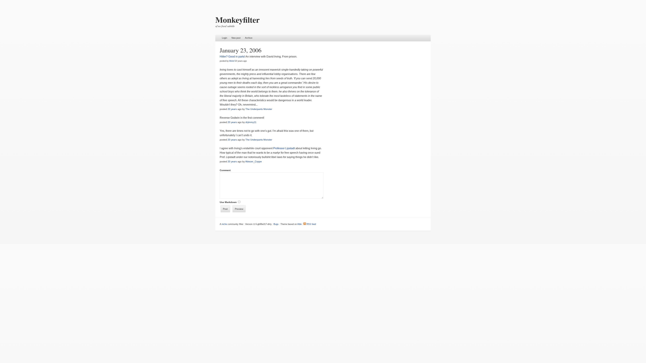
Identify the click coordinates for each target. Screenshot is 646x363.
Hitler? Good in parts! (232, 56)
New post (236, 38)
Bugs (276, 224)
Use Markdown (228, 202)
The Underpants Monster (258, 109)
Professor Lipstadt (284, 148)
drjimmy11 (250, 122)
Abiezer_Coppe (253, 161)
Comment (225, 170)
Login (224, 38)
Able (299, 224)
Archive (248, 38)
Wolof (231, 61)
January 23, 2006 (240, 50)
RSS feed (311, 224)
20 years (232, 109)
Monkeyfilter (237, 19)
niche (224, 224)
